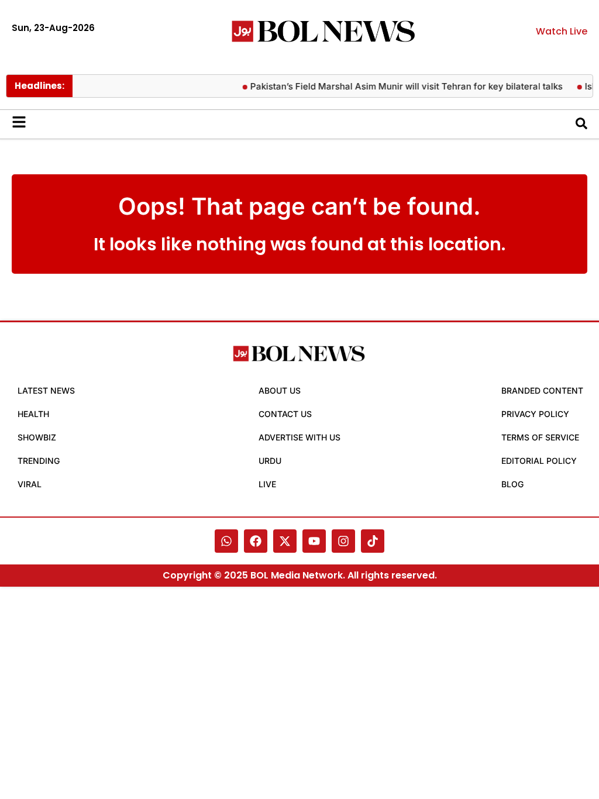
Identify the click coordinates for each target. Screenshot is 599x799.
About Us (280, 390)
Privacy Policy (535, 414)
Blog (512, 484)
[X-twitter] (285, 541)
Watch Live (561, 31)
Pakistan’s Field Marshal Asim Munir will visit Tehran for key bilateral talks (401, 86)
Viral (30, 484)
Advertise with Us (299, 437)
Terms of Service (540, 437)
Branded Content (542, 390)
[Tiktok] (372, 541)
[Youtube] (314, 541)
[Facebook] (255, 541)
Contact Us (285, 414)
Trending (39, 461)
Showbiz (37, 437)
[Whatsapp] (226, 541)
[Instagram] (343, 541)
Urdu (270, 461)
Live (267, 484)
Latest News (46, 390)
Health (33, 414)
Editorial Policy (539, 461)
